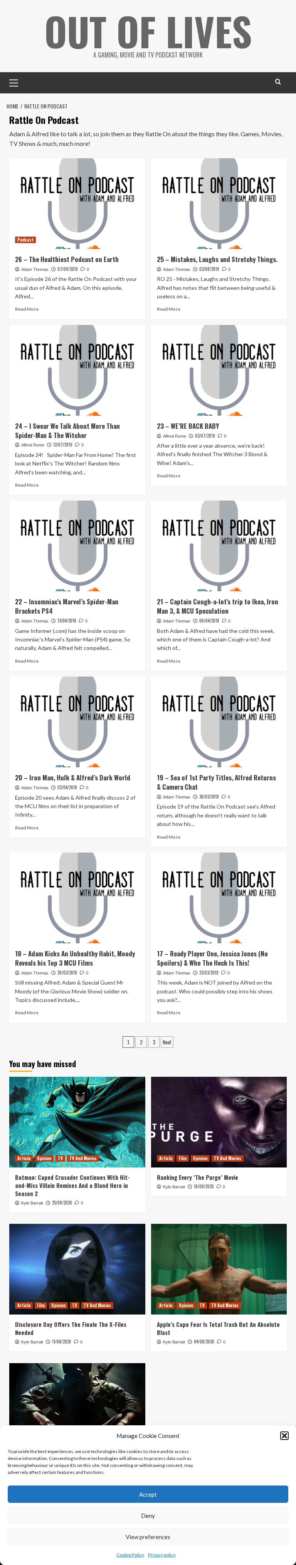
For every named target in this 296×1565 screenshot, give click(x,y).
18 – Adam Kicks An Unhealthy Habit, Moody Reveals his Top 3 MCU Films (75, 958)
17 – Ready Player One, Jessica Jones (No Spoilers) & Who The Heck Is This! (212, 958)
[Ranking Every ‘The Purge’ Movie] (219, 1122)
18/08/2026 (204, 1186)
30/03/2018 (209, 796)
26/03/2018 (67, 972)
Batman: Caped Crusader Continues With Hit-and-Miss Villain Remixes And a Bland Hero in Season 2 (72, 1185)
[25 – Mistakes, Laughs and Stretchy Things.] (219, 203)
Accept (148, 1494)
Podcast (25, 240)
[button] (284, 1436)
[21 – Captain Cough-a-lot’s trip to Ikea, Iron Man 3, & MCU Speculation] (219, 546)
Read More (27, 309)
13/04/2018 (66, 621)
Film (183, 1158)
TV (60, 1158)
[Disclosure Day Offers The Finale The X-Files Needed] (77, 1269)
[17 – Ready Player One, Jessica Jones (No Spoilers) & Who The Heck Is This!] (219, 898)
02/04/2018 (67, 787)
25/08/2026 (62, 1203)
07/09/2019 (67, 269)
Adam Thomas (35, 269)
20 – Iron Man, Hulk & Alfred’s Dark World (72, 777)
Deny (148, 1515)
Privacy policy (162, 1555)
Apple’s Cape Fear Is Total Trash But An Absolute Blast (218, 1328)
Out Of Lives (148, 30)
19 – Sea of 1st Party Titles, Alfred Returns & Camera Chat (216, 782)
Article (23, 1158)
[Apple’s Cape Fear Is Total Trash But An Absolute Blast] (219, 1269)
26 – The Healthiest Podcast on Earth (67, 259)
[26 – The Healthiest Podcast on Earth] (77, 203)
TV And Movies (83, 1158)
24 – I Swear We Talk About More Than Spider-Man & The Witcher (67, 430)
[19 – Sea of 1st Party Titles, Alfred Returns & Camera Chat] (219, 722)
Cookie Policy (130, 1555)
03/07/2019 (205, 436)
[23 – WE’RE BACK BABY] (219, 370)
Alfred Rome (32, 445)
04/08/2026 (204, 1341)
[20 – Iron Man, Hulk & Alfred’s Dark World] (77, 722)
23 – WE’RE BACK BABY (188, 426)
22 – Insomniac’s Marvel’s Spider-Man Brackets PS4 (66, 606)
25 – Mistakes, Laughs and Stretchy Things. (217, 259)
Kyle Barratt (32, 1203)
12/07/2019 (62, 445)
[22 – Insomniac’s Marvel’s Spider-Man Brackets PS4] (77, 546)
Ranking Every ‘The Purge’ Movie (197, 1177)
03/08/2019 (209, 269)
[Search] (278, 81)
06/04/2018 (209, 621)
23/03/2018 (209, 972)
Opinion (44, 1158)
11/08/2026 (61, 1341)
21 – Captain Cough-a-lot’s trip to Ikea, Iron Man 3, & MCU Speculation (217, 606)
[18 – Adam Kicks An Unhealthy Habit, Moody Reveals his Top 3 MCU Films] (77, 898)
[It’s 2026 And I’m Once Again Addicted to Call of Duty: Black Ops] (77, 1408)
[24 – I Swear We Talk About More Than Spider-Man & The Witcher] (77, 370)
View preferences (148, 1536)
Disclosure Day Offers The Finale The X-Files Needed (70, 1328)
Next (167, 1042)
